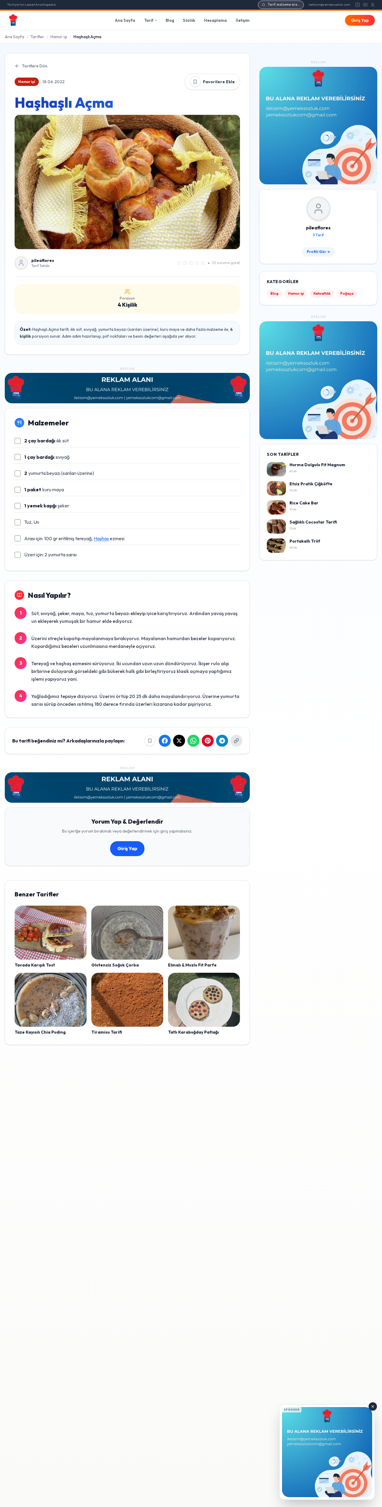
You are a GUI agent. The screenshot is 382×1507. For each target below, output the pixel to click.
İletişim (242, 20)
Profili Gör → (318, 252)
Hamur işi (58, 36)
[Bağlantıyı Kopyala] (236, 741)
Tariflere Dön (34, 66)
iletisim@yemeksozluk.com (329, 4)
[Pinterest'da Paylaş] (208, 741)
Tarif (150, 20)
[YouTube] (365, 4)
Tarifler (37, 36)
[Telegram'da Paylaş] (222, 741)
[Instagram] (357, 4)
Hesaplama (215, 20)
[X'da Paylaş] (179, 741)
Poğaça (346, 293)
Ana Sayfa (125, 20)
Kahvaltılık (322, 293)
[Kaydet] (195, 81)
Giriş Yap (360, 20)
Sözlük (189, 20)
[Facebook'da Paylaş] (165, 741)
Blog (170, 20)
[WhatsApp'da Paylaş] (193, 741)
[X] (373, 5)
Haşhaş (101, 538)
